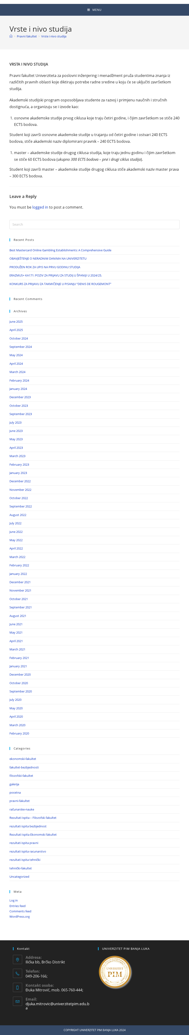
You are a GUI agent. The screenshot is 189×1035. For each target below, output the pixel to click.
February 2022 (19, 565)
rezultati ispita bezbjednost (28, 826)
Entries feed (17, 906)
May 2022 (16, 540)
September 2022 (20, 506)
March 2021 (17, 649)
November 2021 (20, 590)
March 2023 (17, 456)
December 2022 (20, 481)
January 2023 (18, 473)
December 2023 (20, 397)
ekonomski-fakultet (22, 759)
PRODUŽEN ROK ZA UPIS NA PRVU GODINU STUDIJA (44, 267)
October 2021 (18, 599)
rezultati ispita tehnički (24, 860)
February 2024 (19, 380)
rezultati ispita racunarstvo (27, 851)
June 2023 (16, 431)
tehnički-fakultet (20, 868)
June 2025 (16, 321)
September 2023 (20, 414)
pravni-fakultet (19, 801)
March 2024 (17, 372)
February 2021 (19, 658)
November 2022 (20, 490)
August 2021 (17, 616)
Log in (13, 900)
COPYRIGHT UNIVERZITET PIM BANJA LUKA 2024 (95, 1030)
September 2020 (20, 691)
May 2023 (16, 439)
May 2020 (16, 708)
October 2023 (18, 406)
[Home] (10, 36)
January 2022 (18, 574)
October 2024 (18, 338)
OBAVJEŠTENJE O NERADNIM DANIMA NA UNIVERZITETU (47, 258)
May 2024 (16, 355)
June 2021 (16, 624)
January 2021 (18, 666)
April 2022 (16, 548)
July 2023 (15, 422)
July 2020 (15, 700)
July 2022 (15, 523)
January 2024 (18, 389)
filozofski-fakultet (21, 776)
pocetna (15, 792)
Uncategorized (19, 876)
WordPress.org (19, 916)
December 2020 (20, 674)
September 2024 (20, 347)
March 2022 (17, 557)
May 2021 (16, 632)
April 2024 (16, 363)
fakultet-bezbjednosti (24, 767)
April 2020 (16, 716)
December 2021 (20, 582)
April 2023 (16, 448)
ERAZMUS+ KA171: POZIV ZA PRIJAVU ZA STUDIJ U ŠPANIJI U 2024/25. (55, 275)
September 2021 (20, 607)
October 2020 (18, 683)
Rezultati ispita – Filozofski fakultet (32, 818)
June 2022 (16, 532)
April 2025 (16, 330)
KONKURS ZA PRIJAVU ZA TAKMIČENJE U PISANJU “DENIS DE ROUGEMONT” (60, 284)
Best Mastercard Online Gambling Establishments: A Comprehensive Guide (60, 250)
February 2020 (19, 733)
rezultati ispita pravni (23, 843)
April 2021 (16, 641)
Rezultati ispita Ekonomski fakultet (33, 834)
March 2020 (17, 725)
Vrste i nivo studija (53, 36)
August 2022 (17, 515)
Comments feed (20, 911)
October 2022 (18, 498)
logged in (40, 207)
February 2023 (19, 464)
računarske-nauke (21, 809)
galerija (14, 784)
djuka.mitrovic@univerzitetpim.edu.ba (57, 1006)
